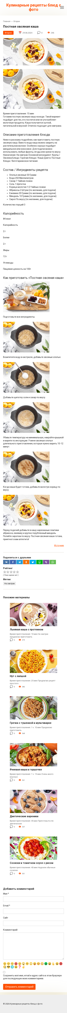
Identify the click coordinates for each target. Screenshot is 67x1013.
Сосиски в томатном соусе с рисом (31, 862)
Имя (6, 893)
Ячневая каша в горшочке (26, 769)
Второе (8, 33)
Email (6, 905)
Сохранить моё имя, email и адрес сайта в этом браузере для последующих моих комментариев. (32, 977)
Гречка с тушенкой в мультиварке (30, 722)
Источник (59, 545)
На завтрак (9, 583)
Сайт (5, 917)
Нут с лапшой (18, 676)
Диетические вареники (24, 816)
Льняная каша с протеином (26, 629)
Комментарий (10, 930)
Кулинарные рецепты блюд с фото (33, 7)
